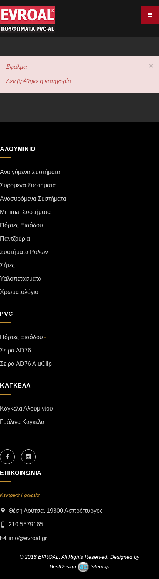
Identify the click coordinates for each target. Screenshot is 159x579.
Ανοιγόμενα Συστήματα (30, 172)
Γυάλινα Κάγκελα (22, 422)
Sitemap (99, 566)
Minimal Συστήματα (25, 212)
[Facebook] (7, 456)
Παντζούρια (15, 238)
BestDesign (63, 566)
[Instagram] (28, 456)
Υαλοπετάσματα (20, 278)
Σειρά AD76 (15, 350)
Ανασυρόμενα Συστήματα (33, 198)
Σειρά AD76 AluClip (26, 364)
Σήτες (7, 265)
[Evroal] (27, 19)
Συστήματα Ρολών (24, 252)
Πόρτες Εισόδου (21, 225)
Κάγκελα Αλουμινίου (26, 408)
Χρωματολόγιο (19, 292)
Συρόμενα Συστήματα (28, 185)
